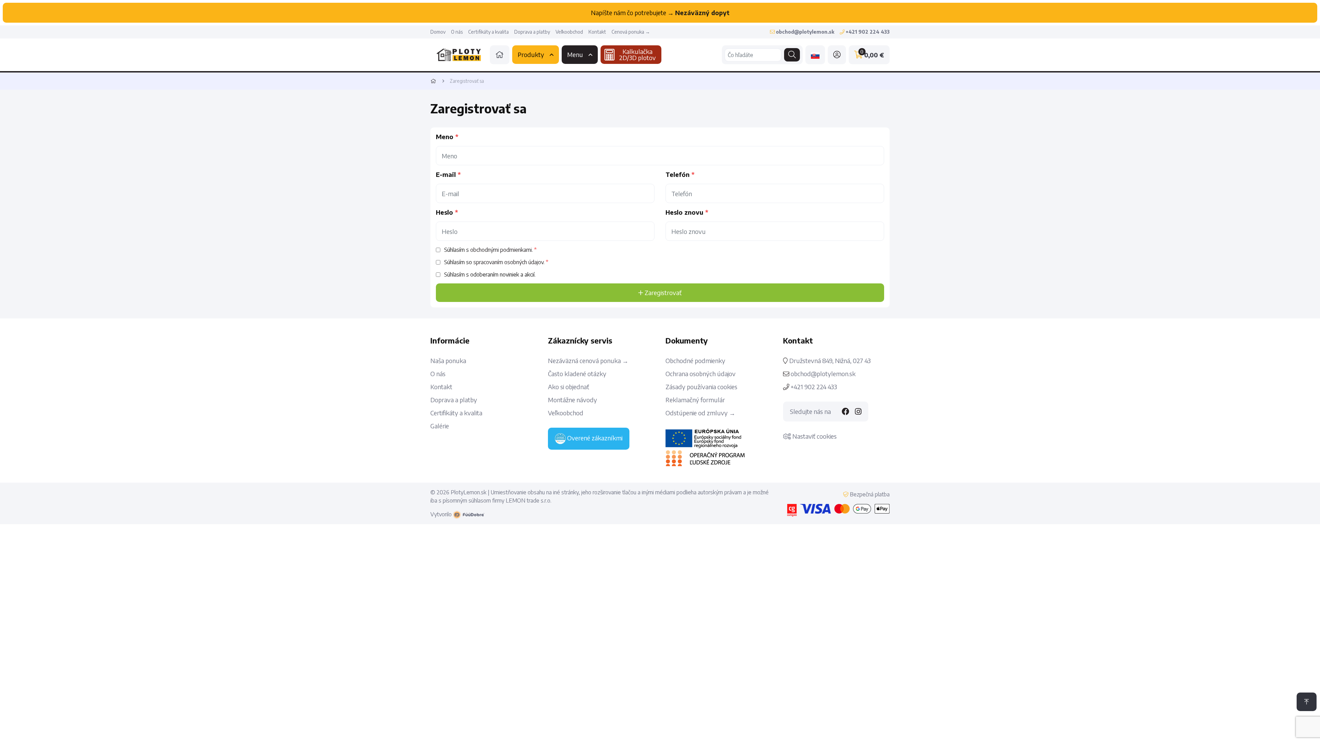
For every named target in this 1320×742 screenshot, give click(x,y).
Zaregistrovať (662, 292)
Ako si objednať (568, 387)
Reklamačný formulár (695, 400)
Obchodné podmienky (695, 360)
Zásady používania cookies (701, 387)
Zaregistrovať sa (467, 81)
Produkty (531, 54)
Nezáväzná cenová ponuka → (588, 360)
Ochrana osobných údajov (701, 374)
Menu (575, 54)
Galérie (439, 426)
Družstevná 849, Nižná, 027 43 (829, 360)
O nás (457, 32)
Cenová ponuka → (631, 32)
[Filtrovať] (792, 54)
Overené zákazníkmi (594, 438)
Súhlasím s (488, 249)
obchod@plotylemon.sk (822, 374)
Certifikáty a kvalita (488, 32)
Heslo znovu (684, 212)
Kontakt (597, 32)
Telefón (678, 174)
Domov (438, 32)
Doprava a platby (532, 32)
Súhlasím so (494, 262)
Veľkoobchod (569, 32)
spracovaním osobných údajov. (508, 262)
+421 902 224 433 (813, 387)
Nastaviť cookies (814, 436)
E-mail (446, 174)
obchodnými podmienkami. (501, 249)
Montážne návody (572, 400)
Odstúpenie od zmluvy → (700, 413)
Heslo (444, 212)
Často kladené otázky (577, 374)
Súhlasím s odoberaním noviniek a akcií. (490, 274)
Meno (444, 136)
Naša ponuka (448, 360)
